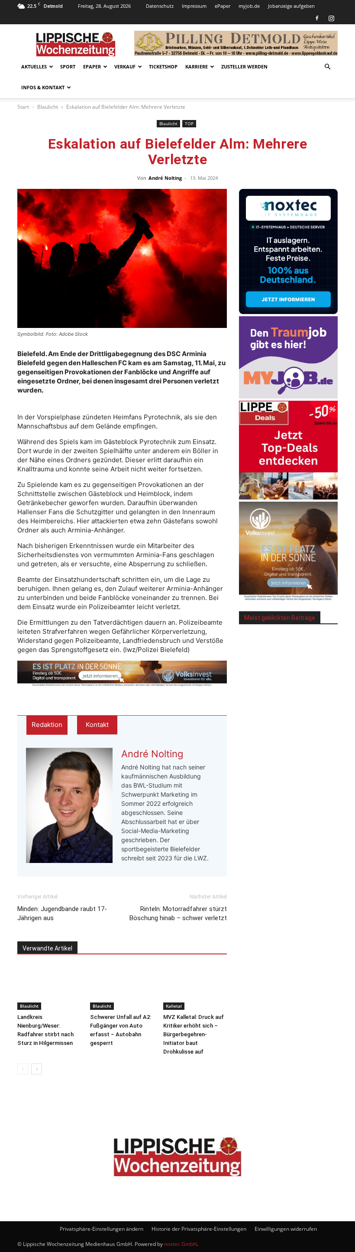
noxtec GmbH (180, 1244)
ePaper (222, 6)
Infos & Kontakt (43, 87)
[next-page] (36, 1069)
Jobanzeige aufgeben (291, 6)
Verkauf (125, 66)
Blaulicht (47, 106)
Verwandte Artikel (47, 948)
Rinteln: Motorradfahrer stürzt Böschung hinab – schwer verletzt (178, 913)
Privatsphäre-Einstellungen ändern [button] (101, 1229)
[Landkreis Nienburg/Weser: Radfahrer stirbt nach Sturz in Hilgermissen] (49, 988)
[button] (327, 67)
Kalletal (174, 1006)
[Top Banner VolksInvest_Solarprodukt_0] (122, 674)
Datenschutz (160, 6)
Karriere (196, 66)
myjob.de (249, 6)
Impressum (194, 6)
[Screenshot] (288, 312)
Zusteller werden (244, 66)
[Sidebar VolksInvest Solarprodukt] (288, 598)
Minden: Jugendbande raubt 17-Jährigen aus (62, 913)
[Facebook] (316, 18)
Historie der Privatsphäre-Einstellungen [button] (199, 1229)
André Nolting (165, 178)
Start (23, 106)
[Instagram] (331, 18)
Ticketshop (163, 66)
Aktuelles (34, 66)
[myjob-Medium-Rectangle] (288, 396)
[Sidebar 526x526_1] (288, 497)
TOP (189, 123)
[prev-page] (22, 1069)
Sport (67, 66)
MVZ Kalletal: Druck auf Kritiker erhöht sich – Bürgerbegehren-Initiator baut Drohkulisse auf (193, 1034)
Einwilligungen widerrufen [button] (286, 1229)
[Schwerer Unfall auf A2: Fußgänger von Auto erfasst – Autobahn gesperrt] (122, 988)
